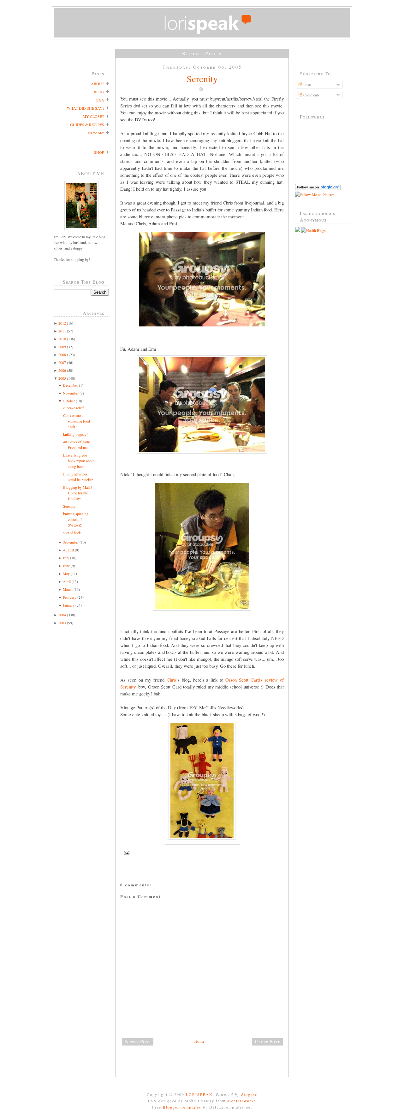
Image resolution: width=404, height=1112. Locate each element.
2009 (62, 346)
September (71, 541)
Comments (310, 94)
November (71, 392)
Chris (172, 680)
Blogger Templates (182, 1106)
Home (199, 1041)
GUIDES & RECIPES (87, 124)
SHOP (99, 152)
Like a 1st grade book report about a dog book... (78, 460)
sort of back (72, 532)
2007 (62, 362)
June (66, 565)
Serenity (69, 506)
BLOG (99, 91)
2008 (62, 354)
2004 (62, 614)
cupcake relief (73, 407)
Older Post (267, 1041)
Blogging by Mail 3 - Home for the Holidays (79, 493)
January (68, 605)
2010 (62, 338)
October (69, 400)
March (68, 589)
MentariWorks (241, 1100)
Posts (307, 84)
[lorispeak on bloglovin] (318, 188)
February (69, 597)
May (66, 573)
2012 (62, 323)
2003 (62, 622)
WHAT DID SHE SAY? (85, 108)
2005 (62, 378)
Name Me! (96, 132)
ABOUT (97, 83)
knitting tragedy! (75, 434)
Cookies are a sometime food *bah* (76, 421)
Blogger (249, 1094)
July (66, 557)
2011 (62, 330)
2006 (62, 370)
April (67, 581)
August (68, 549)
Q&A (100, 99)
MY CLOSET (93, 116)
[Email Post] (202, 852)
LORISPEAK (199, 1094)
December (70, 385)
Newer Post (137, 1041)
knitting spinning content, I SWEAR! (75, 519)
